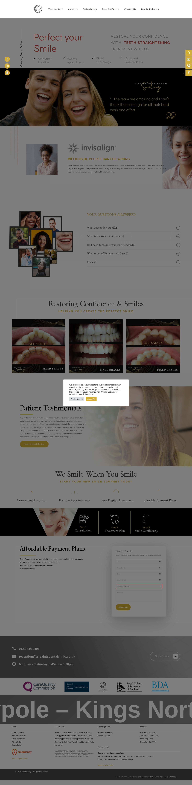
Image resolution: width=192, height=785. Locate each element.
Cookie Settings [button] (77, 399)
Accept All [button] (91, 399)
